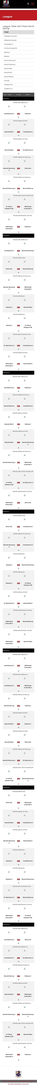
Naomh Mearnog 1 (9, 188)
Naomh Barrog (28, 188)
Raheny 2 (28, 226)
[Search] (27, 4)
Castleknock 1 (28, 132)
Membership (22, 1081)
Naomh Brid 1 (9, 132)
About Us (31, 1081)
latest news (12, 1081)
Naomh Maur (9, 150)
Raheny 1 (28, 113)
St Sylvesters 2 (28, 150)
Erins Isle (28, 168)
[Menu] (31, 4)
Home (5, 1081)
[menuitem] (27, 4)
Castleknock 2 (9, 113)
